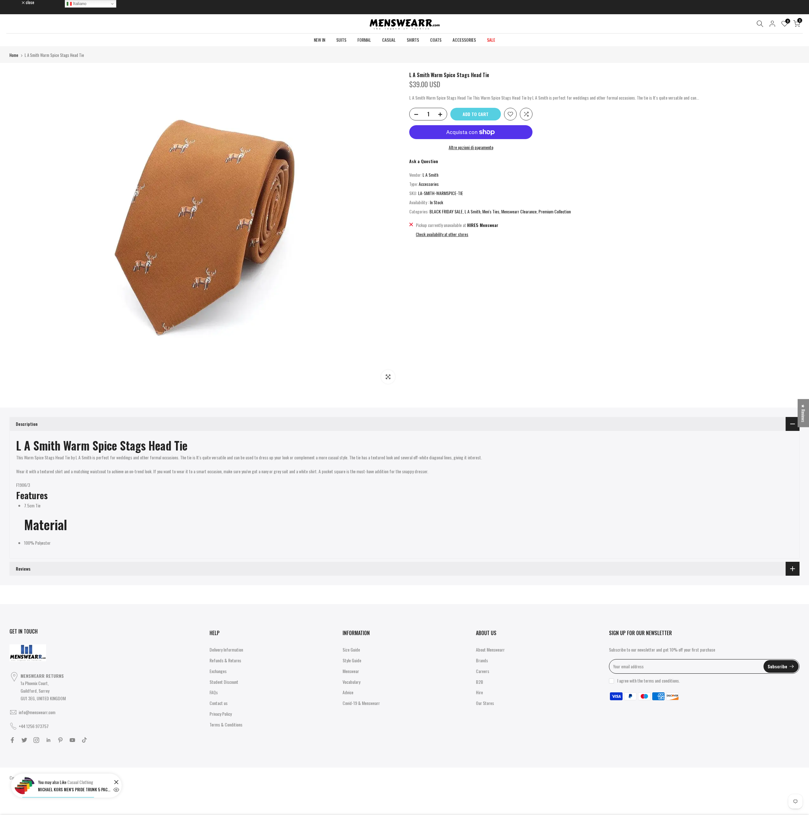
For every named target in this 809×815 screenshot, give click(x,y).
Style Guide (352, 660)
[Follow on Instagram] (36, 740)
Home (13, 55)
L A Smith (430, 174)
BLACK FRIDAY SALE (446, 211)
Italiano (79, 3)
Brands (482, 660)
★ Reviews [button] (803, 413)
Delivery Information (226, 649)
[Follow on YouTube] (72, 740)
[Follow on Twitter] (24, 740)
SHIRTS (413, 39)
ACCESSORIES (464, 39)
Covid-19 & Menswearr (361, 703)
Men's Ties (490, 211)
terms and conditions (661, 680)
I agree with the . (648, 680)
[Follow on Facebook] (12, 740)
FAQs (214, 692)
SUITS (341, 39)
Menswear (351, 671)
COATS (435, 39)
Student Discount (224, 681)
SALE (491, 39)
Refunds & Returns (225, 660)
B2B (479, 681)
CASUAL (389, 39)
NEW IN (319, 39)
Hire (479, 692)
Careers (482, 671)
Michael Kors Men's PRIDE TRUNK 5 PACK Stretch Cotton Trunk (74, 789)
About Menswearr (490, 649)
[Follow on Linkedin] (48, 740)
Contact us (219, 703)
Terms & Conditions (226, 724)
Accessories (429, 184)
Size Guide (351, 649)
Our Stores (485, 703)
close (17, 2)
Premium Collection (554, 211)
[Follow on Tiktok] (84, 740)
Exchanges (218, 671)
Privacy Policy (221, 713)
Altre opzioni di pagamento (471, 147)
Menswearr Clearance (519, 211)
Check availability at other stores (442, 234)
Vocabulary (351, 681)
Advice (348, 692)
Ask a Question (423, 161)
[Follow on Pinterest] (60, 740)
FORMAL (364, 39)
